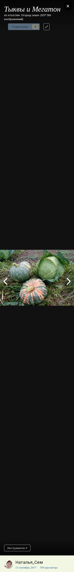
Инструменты (16, 548)
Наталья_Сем (29, 562)
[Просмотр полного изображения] (47, 26)
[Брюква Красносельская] (69, 281)
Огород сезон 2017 (33, 15)
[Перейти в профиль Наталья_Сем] (8, 564)
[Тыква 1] (5, 281)
